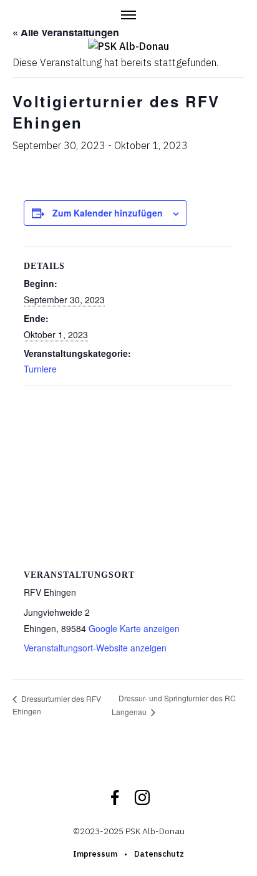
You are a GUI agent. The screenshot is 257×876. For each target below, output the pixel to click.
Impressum (95, 854)
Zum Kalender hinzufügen (107, 213)
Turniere (40, 369)
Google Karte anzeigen (134, 628)
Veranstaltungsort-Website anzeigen (95, 647)
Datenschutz (159, 854)
